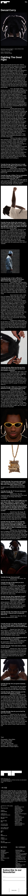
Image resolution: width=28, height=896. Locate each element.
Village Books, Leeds (20, 864)
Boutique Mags (19, 850)
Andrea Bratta (4, 811)
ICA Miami (18, 863)
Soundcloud (3, 853)
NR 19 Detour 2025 (5, 858)
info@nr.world (4, 839)
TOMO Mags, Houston (21, 856)
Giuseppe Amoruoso (5, 815)
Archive (2, 856)
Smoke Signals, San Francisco (20, 852)
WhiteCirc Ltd (4, 835)
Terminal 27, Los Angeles (21, 853)
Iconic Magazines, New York (21, 862)
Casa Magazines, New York (21, 860)
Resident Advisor (5, 852)
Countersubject (4, 825)
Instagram (3, 851)
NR (1, 832)
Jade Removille (4, 808)
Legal (2, 782)
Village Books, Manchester (19, 866)
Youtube (3, 855)
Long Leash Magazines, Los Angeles (21, 855)
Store (2, 859)
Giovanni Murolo (4, 828)
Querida (2, 818)
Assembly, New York (20, 858)
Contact (2, 860)
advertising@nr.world (5, 842)
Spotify (2, 854)
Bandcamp (3, 850)
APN (2, 821)
